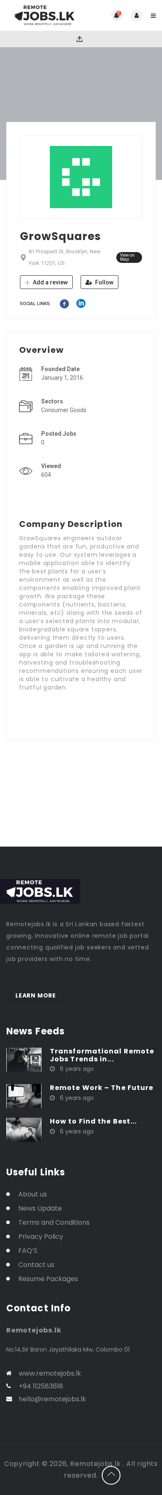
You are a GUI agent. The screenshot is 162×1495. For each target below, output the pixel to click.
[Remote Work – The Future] (24, 1096)
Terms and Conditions (54, 1222)
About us (32, 1194)
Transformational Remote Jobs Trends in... (102, 1055)
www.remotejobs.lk (50, 1373)
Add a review (50, 282)
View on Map (127, 257)
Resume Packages (48, 1279)
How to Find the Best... (93, 1121)
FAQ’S (27, 1250)
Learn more (35, 995)
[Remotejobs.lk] (43, 15)
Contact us (36, 1264)
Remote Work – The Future (101, 1087)
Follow (103, 282)
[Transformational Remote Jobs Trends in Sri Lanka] (24, 1059)
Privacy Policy (40, 1236)
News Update (40, 1208)
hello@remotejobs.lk (52, 1399)
